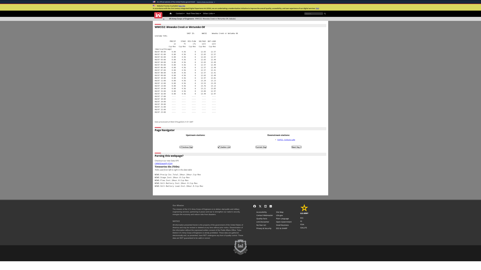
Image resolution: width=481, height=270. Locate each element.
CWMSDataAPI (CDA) (163, 163)
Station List (225, 147)
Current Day (261, 147)
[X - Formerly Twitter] (260, 206)
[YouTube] (265, 206)
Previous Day (187, 147)
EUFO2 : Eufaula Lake (286, 139)
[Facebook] (254, 206)
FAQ (317, 8)
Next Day (296, 147)
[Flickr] (271, 206)
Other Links (208, 13)
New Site (181, 6)
